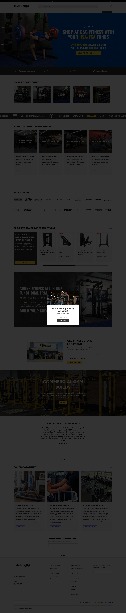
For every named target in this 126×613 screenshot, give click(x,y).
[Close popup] (77, 290)
